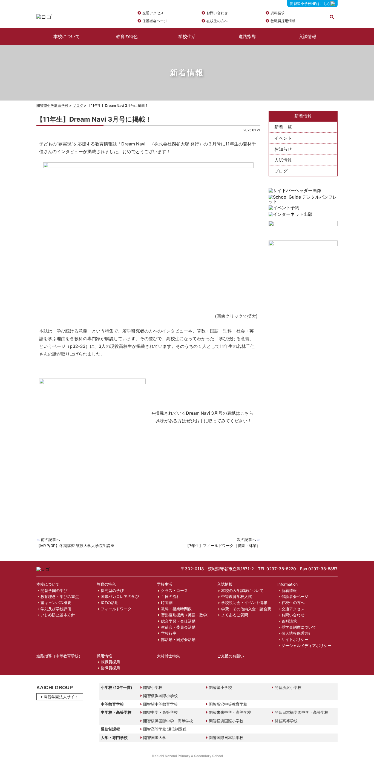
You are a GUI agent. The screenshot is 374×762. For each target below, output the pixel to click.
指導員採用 (110, 668)
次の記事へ (246, 539)
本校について (66, 36)
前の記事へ (50, 539)
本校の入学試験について (242, 590)
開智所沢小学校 (288, 687)
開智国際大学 (154, 737)
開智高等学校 (286, 720)
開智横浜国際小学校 (160, 695)
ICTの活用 (110, 602)
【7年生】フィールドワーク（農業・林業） (222, 545)
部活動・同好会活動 (178, 639)
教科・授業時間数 (176, 609)
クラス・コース (174, 590)
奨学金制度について (298, 627)
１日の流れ (170, 596)
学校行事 (168, 633)
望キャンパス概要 (56, 602)
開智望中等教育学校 (52, 105)
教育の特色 (127, 36)
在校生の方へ (217, 21)
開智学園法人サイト (61, 696)
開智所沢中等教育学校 (228, 704)
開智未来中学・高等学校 (230, 712)
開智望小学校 (220, 687)
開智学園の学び (54, 590)
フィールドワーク (116, 609)
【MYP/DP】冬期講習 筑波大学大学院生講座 (75, 545)
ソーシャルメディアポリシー (306, 645)
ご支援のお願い (230, 656)
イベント (283, 138)
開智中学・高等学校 (160, 712)
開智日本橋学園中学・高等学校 (301, 712)
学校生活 (187, 36)
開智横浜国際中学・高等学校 (168, 720)
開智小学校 (152, 687)
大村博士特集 (168, 656)
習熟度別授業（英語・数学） (186, 615)
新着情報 (289, 590)
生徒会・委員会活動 (178, 627)
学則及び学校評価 (56, 609)
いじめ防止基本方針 (58, 615)
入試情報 (307, 36)
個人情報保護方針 (296, 633)
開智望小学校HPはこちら (310, 3)
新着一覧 (283, 127)
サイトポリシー (294, 639)
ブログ (280, 171)
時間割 (166, 602)
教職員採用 (110, 662)
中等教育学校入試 (236, 596)
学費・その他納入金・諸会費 (246, 609)
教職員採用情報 (283, 21)
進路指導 (247, 36)
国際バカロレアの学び (120, 596)
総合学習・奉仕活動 (178, 621)
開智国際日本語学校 (226, 737)
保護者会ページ (154, 21)
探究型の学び (112, 590)
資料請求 (278, 13)
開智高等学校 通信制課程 (164, 729)
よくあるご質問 (234, 615)
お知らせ (283, 149)
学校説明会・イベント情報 (244, 602)
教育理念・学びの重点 (60, 596)
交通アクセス (153, 13)
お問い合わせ (217, 13)
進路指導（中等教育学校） (59, 656)
